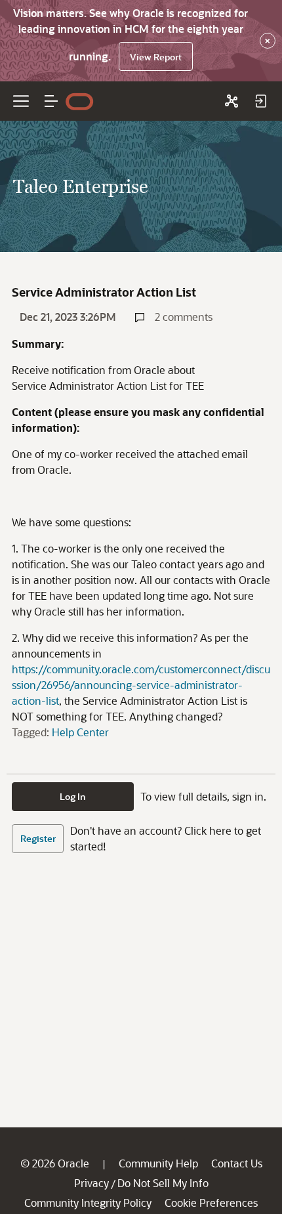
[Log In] (260, 101)
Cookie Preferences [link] (211, 1202)
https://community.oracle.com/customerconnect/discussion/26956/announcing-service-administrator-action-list (141, 684)
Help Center (80, 732)
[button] (51, 101)
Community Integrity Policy (87, 1202)
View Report (156, 57)
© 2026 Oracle (54, 1163)
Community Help (158, 1163)
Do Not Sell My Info (163, 1183)
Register (38, 838)
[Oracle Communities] (231, 101)
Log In (73, 796)
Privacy (91, 1183)
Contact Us (236, 1163)
